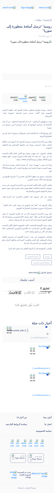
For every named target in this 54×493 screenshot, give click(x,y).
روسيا (47, 256)
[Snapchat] (12, 443)
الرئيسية (48, 20)
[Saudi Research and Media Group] (12, 475)
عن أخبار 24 (22, 417)
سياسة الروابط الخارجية (16, 424)
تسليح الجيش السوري (41, 263)
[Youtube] (23, 443)
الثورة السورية (33, 256)
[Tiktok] (17, 443)
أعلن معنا (47, 417)
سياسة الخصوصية (44, 431)
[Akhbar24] (39, 475)
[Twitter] (36, 443)
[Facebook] (42, 443)
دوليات (38, 20)
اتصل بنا (48, 424)
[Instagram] (30, 443)
